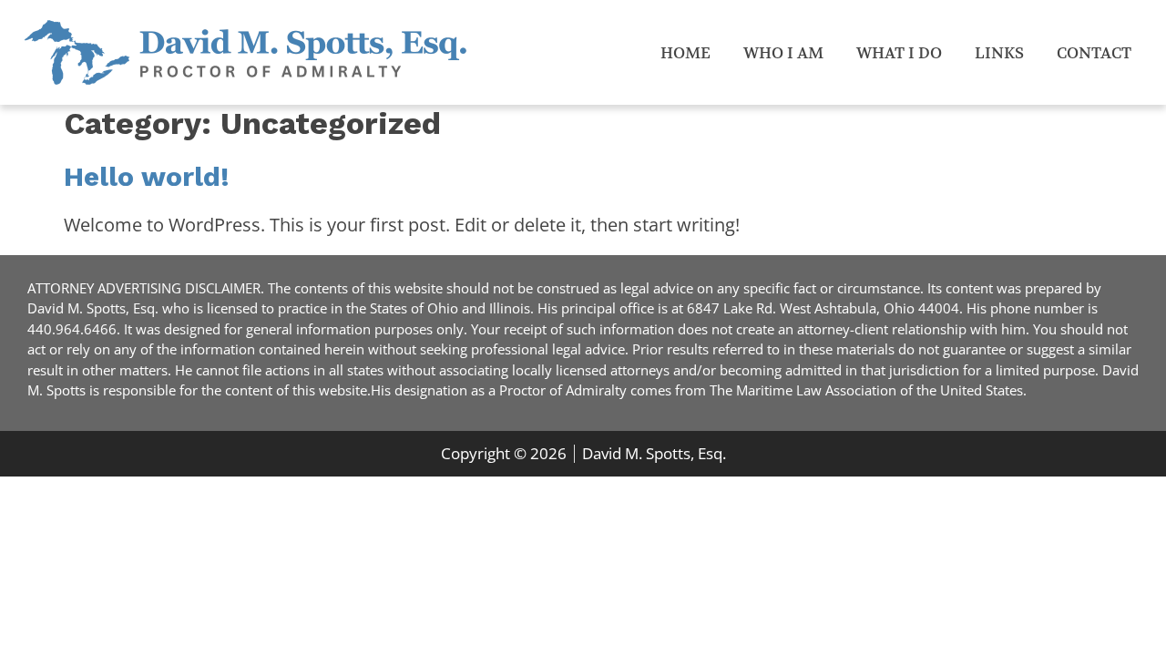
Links (999, 53)
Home (685, 53)
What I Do (899, 53)
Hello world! (147, 176)
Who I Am (783, 53)
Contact (1094, 53)
